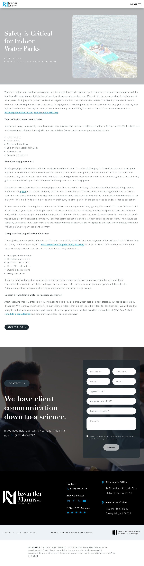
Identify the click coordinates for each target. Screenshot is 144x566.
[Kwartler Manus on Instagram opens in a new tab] (68, 501)
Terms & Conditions (59, 532)
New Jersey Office (116, 502)
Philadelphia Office (116, 482)
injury (23, 191)
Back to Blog (15, 327)
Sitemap (89, 532)
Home (7, 58)
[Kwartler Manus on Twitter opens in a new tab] (79, 501)
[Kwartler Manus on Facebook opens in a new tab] (74, 501)
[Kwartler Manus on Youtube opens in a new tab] (84, 501)
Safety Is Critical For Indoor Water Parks (30, 62)
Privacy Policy (77, 532)
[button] (139, 4)
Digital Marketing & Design (129, 532)
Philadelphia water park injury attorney (62, 244)
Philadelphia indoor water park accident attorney (31, 112)
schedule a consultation (17, 313)
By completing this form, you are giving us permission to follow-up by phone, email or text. (112, 437)
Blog (16, 58)
